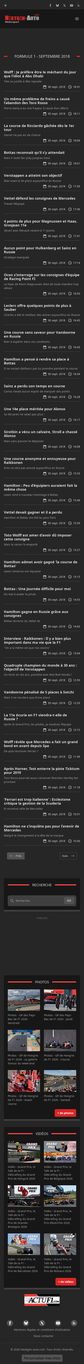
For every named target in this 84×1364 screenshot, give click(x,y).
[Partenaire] (42, 1300)
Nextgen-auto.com (33, 1349)
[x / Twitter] (64, 5)
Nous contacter (44, 1336)
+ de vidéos (65, 1282)
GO (69, 900)
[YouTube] (71, 5)
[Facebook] (50, 5)
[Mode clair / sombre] (5, 5)
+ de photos (65, 1113)
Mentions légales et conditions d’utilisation (42, 1330)
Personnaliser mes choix (42, 1358)
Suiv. (65, 856)
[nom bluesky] (57, 5)
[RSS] (78, 5)
